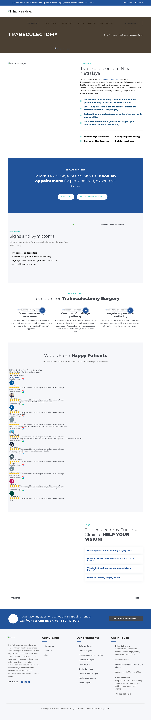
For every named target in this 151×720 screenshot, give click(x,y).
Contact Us (49, 646)
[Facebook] (22, 683)
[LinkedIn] (29, 683)
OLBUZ (107, 708)
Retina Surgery (85, 683)
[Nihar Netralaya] (19, 11)
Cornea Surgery (85, 650)
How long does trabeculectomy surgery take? (109, 551)
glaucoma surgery (111, 79)
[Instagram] (25, 683)
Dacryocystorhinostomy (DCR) (91, 655)
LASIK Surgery (84, 664)
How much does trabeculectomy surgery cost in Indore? (110, 559)
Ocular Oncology (86, 669)
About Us (48, 650)
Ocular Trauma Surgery (88, 673)
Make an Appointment (125, 618)
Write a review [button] (14, 377)
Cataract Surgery (86, 646)
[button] (114, 550)
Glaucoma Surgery (86, 660)
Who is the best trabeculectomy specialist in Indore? (109, 569)
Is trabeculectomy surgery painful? (104, 578)
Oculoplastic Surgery (87, 678)
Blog (46, 655)
